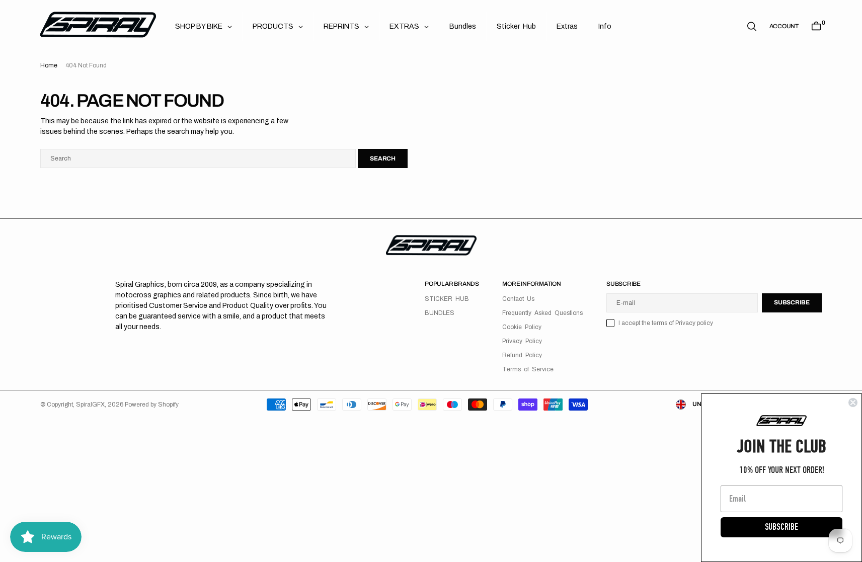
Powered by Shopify (152, 404)
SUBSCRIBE (781, 527)
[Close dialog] (853, 402)
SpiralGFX (90, 404)
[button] (784, 26)
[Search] (751, 26)
